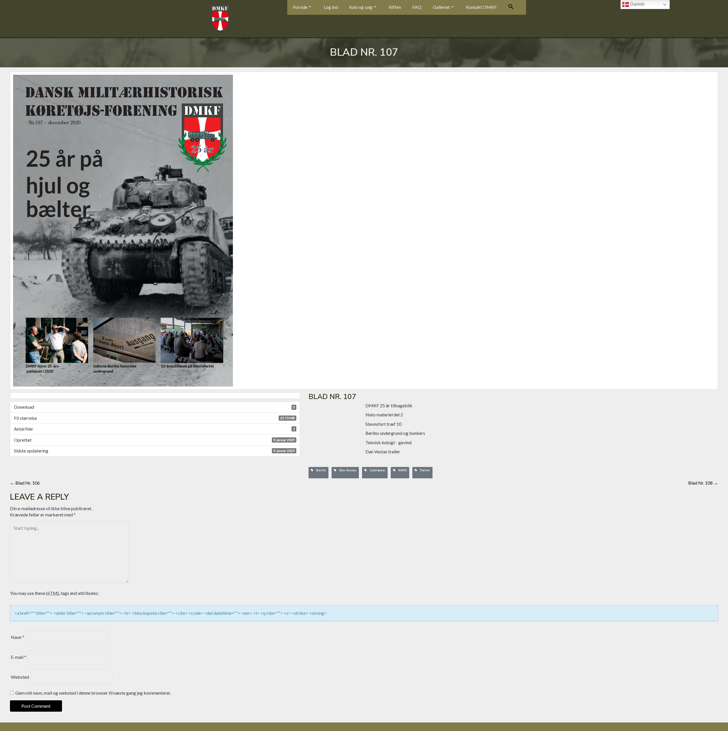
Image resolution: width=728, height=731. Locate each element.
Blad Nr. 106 (25, 482)
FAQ (416, 7)
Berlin (320, 470)
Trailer (423, 470)
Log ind (331, 7)
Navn (17, 637)
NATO (401, 470)
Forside (300, 7)
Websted (20, 677)
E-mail (18, 657)
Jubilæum (376, 470)
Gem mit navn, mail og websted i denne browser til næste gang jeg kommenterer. (93, 692)
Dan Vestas (347, 470)
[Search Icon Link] (511, 7)
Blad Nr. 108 (703, 482)
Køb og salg (361, 7)
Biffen (395, 7)
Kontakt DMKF (481, 7)
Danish (637, 4)
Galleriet (441, 7)
